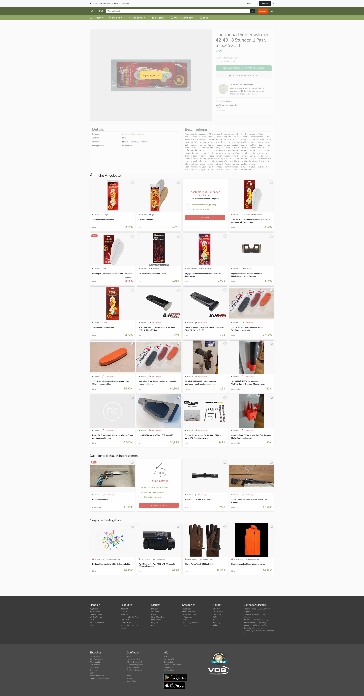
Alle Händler (95, 665)
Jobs (128, 673)
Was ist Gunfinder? (183, 17)
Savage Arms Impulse (129, 625)
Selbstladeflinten (189, 614)
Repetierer (186, 609)
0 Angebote (220, 110)
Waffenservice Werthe (227, 105)
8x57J (215, 620)
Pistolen (185, 620)
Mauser (154, 609)
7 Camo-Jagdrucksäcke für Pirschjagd (258, 631)
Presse (129, 678)
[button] (271, 11)
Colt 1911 (125, 620)
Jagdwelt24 (95, 609)
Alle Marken (95, 656)
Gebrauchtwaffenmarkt (99, 678)
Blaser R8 (124, 609)
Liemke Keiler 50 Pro (129, 617)
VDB (92, 620)
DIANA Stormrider (128, 622)
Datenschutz (169, 662)
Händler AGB (169, 659)
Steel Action (156, 620)
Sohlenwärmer (138, 134)
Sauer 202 (125, 611)
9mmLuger (217, 622)
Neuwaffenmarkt (97, 676)
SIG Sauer (155, 611)
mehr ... (93, 625)
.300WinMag (218, 614)
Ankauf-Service (133, 667)
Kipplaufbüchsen (188, 611)
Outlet (92, 673)
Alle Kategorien (96, 659)
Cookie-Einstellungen (172, 665)
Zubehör (125, 134)
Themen (93, 670)
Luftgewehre (187, 617)
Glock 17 (124, 614)
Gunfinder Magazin (134, 670)
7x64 (215, 617)
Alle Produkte (95, 662)
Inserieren (263, 11)
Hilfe (205, 17)
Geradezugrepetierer (190, 622)
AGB (165, 656)
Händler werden (133, 659)
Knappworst (95, 611)
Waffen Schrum (96, 617)
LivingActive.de (96, 614)
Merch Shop (131, 681)
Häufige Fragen (170, 670)
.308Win (216, 609)
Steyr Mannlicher (158, 617)
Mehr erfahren (251, 94)
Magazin (159, 17)
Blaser (153, 614)
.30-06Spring (218, 611)
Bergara (154, 622)
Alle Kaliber (94, 667)
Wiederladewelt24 (97, 622)
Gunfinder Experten (135, 665)
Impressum (168, 667)
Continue (264, 3)
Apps (129, 676)
